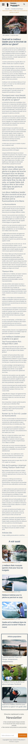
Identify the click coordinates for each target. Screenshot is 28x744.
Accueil (7, 9)
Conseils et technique (17, 9)
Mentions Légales (14, 741)
